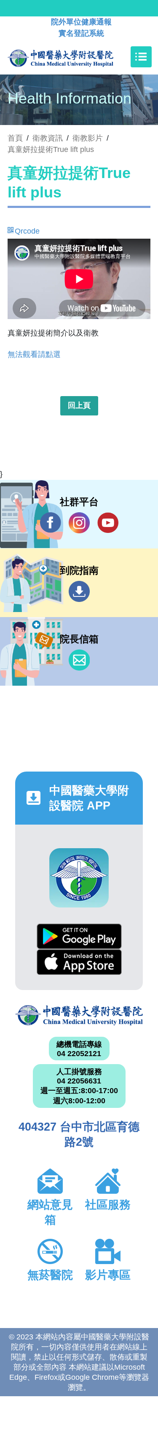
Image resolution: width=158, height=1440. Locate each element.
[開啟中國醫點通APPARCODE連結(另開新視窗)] (79, 878)
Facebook (50, 522)
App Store (79, 962)
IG (79, 522)
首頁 (15, 138)
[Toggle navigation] (141, 56)
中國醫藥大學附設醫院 (79, 1015)
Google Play (79, 936)
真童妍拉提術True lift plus (51, 149)
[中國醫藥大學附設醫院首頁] (73, 57)
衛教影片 (87, 138)
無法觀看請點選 (34, 354)
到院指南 (79, 591)
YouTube (107, 522)
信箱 (79, 660)
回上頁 (79, 405)
